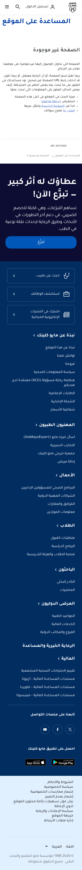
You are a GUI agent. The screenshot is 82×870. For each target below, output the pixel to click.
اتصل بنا (69, 111)
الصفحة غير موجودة (38, 156)
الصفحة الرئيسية (53, 106)
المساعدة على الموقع (36, 22)
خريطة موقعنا (51, 101)
